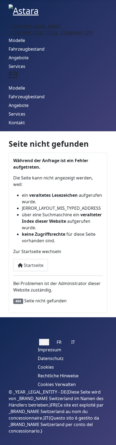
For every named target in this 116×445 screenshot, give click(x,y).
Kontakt (17, 123)
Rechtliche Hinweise (58, 376)
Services (17, 66)
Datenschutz (51, 358)
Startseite (33, 265)
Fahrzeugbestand (27, 49)
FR (59, 342)
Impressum (49, 350)
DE (44, 342)
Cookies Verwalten (57, 384)
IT (73, 342)
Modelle (17, 40)
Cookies (46, 367)
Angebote (19, 58)
